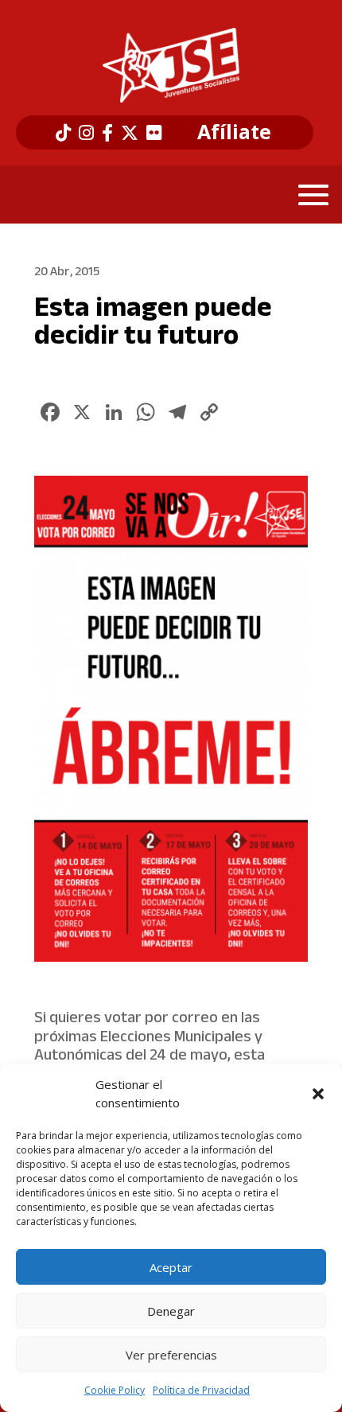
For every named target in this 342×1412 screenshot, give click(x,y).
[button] (318, 1094)
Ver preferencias (171, 1355)
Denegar (171, 1311)
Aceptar (171, 1267)
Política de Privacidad (201, 1390)
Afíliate (234, 132)
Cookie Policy (114, 1390)
